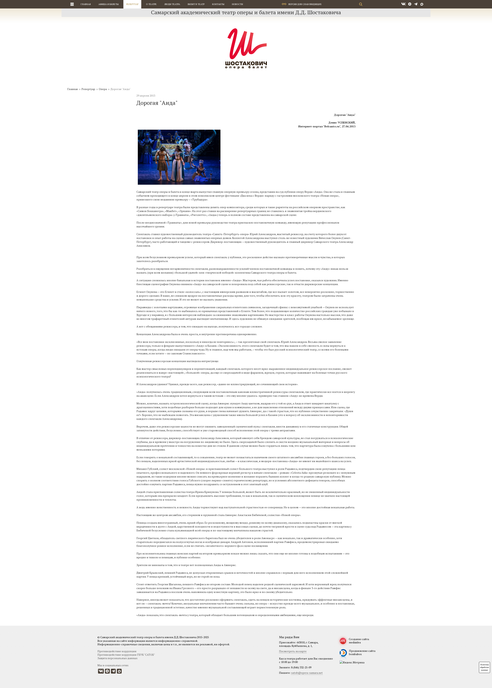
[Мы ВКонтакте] (403, 4)
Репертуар (132, 4)
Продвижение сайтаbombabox (362, 652)
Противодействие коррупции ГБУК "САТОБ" (126, 654)
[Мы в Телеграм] (415, 4)
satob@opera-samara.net (307, 673)
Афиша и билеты (108, 4)
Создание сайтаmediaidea (359, 640)
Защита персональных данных (117, 658)
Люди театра (172, 4)
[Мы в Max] (421, 4)
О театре (151, 4)
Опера (103, 89)
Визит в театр (196, 4)
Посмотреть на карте (293, 651)
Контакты (218, 4)
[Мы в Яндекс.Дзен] (409, 4)
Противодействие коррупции (116, 651)
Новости (237, 4)
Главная (86, 4)
